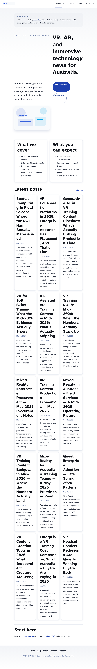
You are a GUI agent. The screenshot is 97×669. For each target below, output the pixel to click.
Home (58, 4)
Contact (80, 4)
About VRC (59, 96)
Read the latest (61, 84)
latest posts (29, 636)
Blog (65, 4)
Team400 (37, 20)
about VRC (50, 636)
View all (79, 190)
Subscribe (90, 4)
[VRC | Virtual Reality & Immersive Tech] (9, 4)
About (72, 4)
